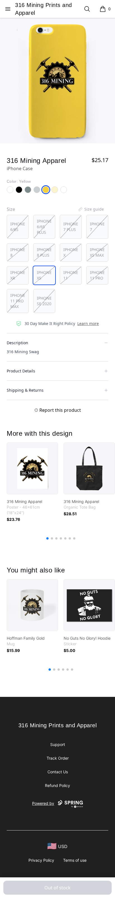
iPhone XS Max (97, 252)
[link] (32, 468)
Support (57, 744)
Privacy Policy (41, 860)
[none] (91, 209)
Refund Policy (57, 785)
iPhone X (70, 252)
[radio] (18, 227)
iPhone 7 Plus (70, 226)
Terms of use (75, 860)
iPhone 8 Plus (44, 252)
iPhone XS (44, 275)
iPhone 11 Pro (97, 275)
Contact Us (57, 771)
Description (17, 342)
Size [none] (11, 209)
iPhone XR (17, 275)
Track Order (58, 758)
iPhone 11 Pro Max (17, 301)
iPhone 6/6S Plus (44, 226)
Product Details (21, 371)
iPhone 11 (70, 275)
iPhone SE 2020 (44, 300)
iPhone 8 (17, 252)
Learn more (88, 323)
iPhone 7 (97, 226)
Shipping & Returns (25, 390)
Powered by (43, 803)
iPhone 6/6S (17, 226)
